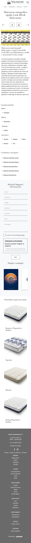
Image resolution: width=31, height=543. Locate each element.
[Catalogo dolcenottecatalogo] (11, 279)
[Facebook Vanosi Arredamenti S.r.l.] (14, 449)
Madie (15, 489)
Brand (15, 460)
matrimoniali (7, 121)
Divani (15, 491)
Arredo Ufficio (15, 524)
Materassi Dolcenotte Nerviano (11, 170)
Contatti (15, 464)
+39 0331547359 (16, 442)
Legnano (6, 139)
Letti (15, 501)
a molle (6, 130)
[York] (3, 25)
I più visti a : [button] (5, 135)
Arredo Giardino (15, 531)
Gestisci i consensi (21, 452)
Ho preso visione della (15, 235)
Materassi (19, 6)
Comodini (15, 503)
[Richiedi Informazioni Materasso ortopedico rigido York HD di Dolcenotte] (12, 25)
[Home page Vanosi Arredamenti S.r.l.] (15, 2)
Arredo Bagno (15, 494)
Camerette (15, 507)
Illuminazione (15, 514)
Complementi (12, 6)
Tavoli (15, 476)
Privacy (6, 452)
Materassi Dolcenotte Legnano (11, 158)
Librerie (15, 485)
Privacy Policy (21, 235)
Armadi (15, 505)
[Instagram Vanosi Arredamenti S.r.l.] (17, 449)
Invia (15, 257)
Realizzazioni (15, 458)
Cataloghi (15, 462)
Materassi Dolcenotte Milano (10, 166)
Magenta (15, 139)
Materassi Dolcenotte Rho (9, 175)
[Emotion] (27, 25)
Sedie (15, 478)
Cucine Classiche (15, 473)
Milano (23, 139)
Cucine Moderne (15, 471)
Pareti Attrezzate (15, 487)
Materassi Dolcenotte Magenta (11, 162)
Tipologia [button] (4, 126)
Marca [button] (3, 108)
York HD (25, 6)
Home (5, 6)
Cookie (12, 452)
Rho (14, 143)
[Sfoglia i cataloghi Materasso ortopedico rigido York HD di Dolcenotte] (19, 25)
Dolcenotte (6, 112)
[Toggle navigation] (27, 2)
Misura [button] (3, 117)
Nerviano (6, 143)
